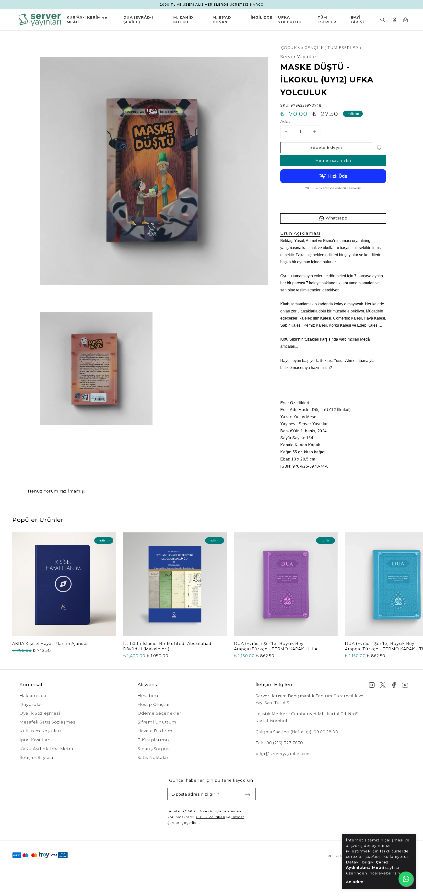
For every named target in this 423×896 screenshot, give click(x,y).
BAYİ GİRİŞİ (357, 19)
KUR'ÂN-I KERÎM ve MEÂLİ (87, 19)
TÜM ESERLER (327, 19)
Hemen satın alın (333, 160)
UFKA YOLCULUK (289, 19)
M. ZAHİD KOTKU (183, 19)
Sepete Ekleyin (326, 147)
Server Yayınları (299, 56)
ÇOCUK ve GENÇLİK (302, 47)
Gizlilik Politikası (210, 817)
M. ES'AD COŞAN (221, 19)
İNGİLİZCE (261, 17)
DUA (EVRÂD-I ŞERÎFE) (138, 19)
